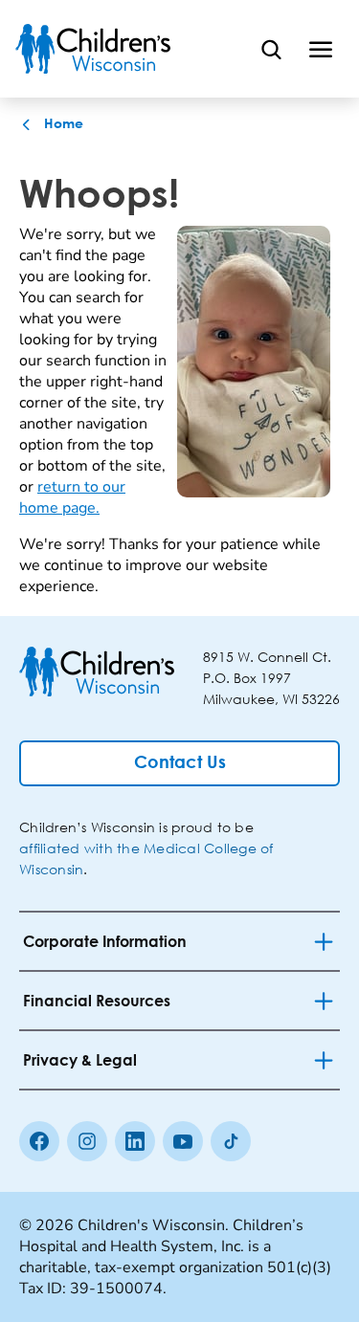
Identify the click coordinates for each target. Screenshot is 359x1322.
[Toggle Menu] (321, 49)
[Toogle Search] (271, 49)
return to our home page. (72, 497)
